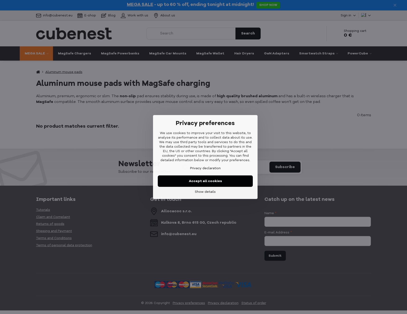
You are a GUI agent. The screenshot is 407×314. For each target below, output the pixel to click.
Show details (205, 191)
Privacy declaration (205, 168)
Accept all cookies (205, 181)
